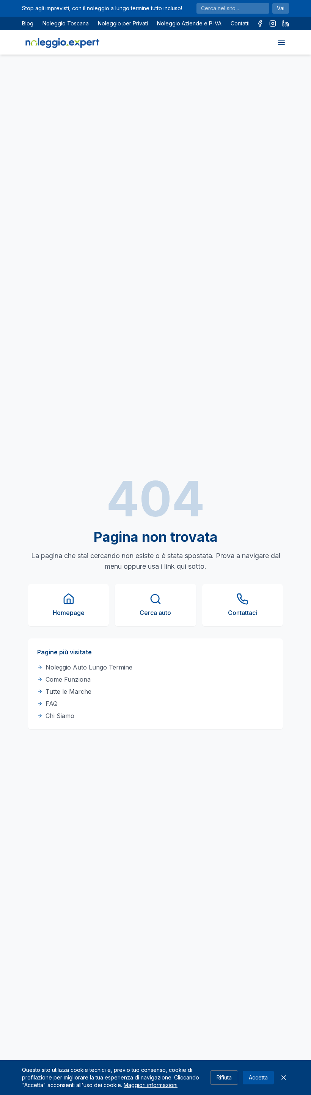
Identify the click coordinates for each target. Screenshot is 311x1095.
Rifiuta (224, 1077)
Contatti (240, 23)
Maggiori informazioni (150, 1085)
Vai (280, 8)
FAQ (52, 703)
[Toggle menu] (281, 42)
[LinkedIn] (285, 23)
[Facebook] (259, 23)
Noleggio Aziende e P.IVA (189, 23)
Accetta (258, 1077)
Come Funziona (68, 679)
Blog (27, 23)
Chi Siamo (60, 716)
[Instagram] (272, 23)
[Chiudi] (283, 1077)
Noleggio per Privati (123, 23)
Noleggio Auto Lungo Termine (89, 667)
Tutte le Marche (68, 691)
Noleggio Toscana (65, 23)
